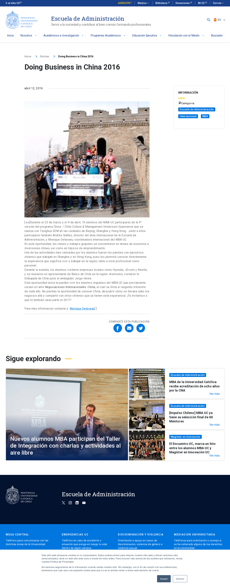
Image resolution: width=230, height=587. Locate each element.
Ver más (214, 393)
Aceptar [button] (164, 578)
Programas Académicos (108, 35)
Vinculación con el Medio (186, 35)
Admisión (124, 3)
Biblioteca (161, 3)
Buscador (217, 35)
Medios (144, 3)
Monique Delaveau (82, 308)
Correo (218, 3)
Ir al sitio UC (13, 3)
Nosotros (28, 35)
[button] (208, 20)
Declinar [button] (180, 578)
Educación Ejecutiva (147, 35)
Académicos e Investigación (63, 35)
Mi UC (201, 3)
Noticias (44, 56)
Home (27, 56)
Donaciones (183, 3)
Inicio (10, 35)
